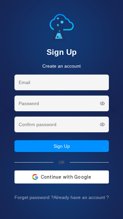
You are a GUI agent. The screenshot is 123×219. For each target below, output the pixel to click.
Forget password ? (33, 197)
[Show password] (102, 103)
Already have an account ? (81, 197)
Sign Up (61, 146)
